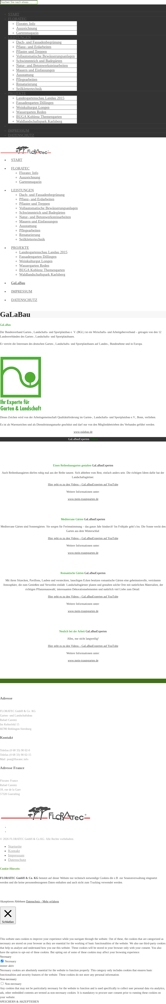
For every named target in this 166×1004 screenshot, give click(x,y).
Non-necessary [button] (8, 979)
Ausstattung (25, 75)
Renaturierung (26, 84)
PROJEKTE (20, 248)
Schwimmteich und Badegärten (39, 61)
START (16, 160)
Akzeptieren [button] (7, 901)
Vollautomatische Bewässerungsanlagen (45, 56)
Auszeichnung (26, 28)
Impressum (16, 855)
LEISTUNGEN (22, 190)
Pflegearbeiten (26, 79)
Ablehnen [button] (19, 901)
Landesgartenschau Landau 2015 (40, 98)
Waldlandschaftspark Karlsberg (39, 121)
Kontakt (14, 851)
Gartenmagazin (27, 33)
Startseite (15, 846)
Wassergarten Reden (31, 112)
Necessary (10, 961)
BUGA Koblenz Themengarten (39, 117)
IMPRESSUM (21, 291)
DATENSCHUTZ (24, 300)
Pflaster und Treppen (31, 51)
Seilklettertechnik (29, 89)
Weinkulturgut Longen (32, 107)
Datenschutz (17, 860)
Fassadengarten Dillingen (34, 103)
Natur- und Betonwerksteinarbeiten (42, 65)
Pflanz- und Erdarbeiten (33, 47)
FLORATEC (20, 168)
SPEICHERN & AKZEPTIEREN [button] (19, 1001)
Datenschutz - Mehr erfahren (42, 901)
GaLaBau (18, 283)
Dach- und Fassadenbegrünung (39, 42)
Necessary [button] (5, 956)
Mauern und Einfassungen (35, 70)
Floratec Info (25, 23)
